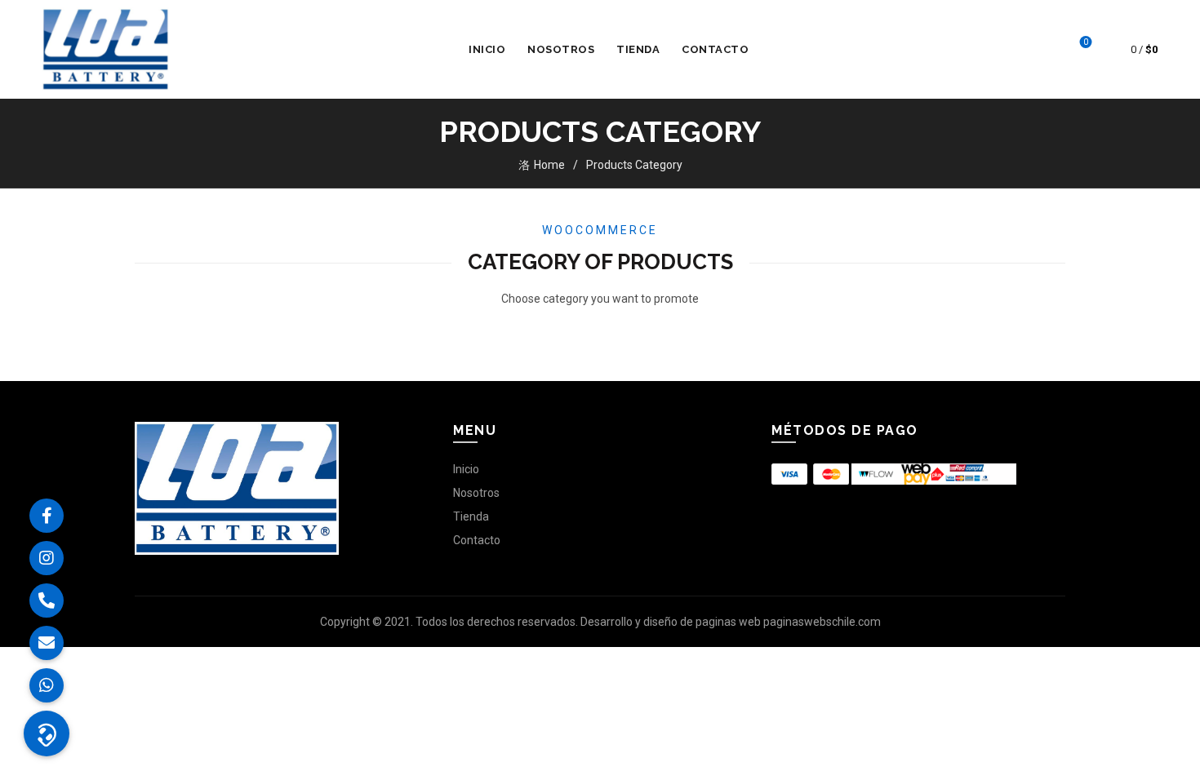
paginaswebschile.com (822, 621)
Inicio (487, 49)
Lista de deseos (1085, 42)
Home (549, 164)
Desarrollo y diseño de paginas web (670, 621)
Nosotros (560, 49)
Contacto (715, 49)
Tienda (638, 49)
